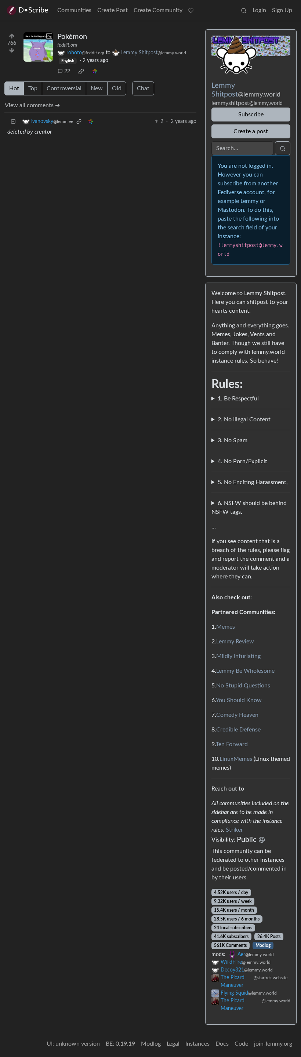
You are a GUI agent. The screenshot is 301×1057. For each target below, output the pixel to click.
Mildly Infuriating (238, 656)
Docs (222, 1044)
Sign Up (282, 10)
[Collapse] (13, 121)
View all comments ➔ (32, 105)
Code (241, 1044)
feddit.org (67, 45)
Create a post (250, 131)
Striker (234, 830)
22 (67, 71)
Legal (173, 1044)
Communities (74, 10)
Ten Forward (232, 744)
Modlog (263, 945)
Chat (143, 88)
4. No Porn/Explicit (242, 461)
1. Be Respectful (238, 399)
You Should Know (239, 700)
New (97, 88)
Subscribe (251, 114)
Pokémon (72, 36)
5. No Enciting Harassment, (253, 482)
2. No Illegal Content (244, 419)
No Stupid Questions (243, 686)
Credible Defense (238, 730)
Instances (197, 1044)
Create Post (112, 10)
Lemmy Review (235, 641)
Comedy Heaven (237, 715)
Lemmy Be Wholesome (245, 671)
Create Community (158, 10)
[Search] (244, 10)
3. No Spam (232, 440)
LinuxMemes (236, 759)
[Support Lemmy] (190, 10)
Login (259, 10)
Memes (225, 627)
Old (117, 88)
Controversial (64, 88)
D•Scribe (33, 10)
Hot (14, 88)
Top (32, 88)
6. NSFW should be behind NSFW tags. (249, 507)
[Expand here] (38, 47)
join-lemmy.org (273, 1044)
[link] (81, 72)
